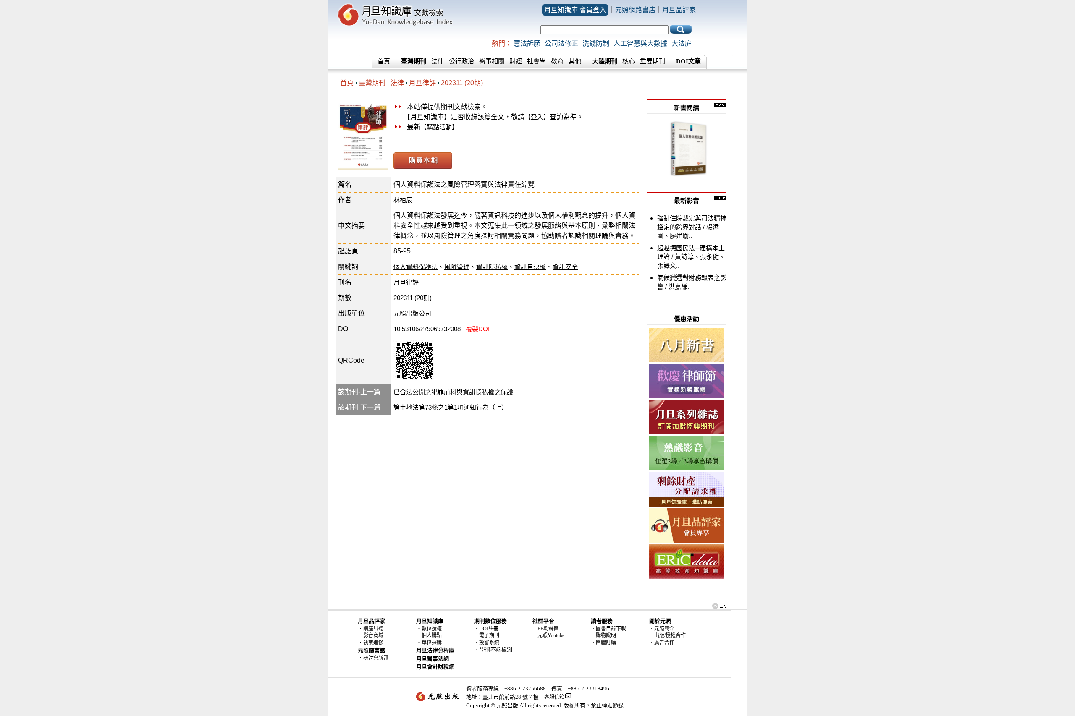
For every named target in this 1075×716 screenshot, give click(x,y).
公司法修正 (561, 43)
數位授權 (432, 629)
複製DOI (478, 328)
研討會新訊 (375, 658)
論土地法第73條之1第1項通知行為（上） (450, 407)
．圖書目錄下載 (608, 629)
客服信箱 (554, 697)
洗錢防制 (595, 43)
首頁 (384, 61)
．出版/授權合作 (667, 635)
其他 (575, 61)
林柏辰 (402, 200)
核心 (628, 61)
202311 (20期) (462, 82)
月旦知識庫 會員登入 (575, 9)
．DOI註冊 (486, 629)
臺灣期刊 (372, 82)
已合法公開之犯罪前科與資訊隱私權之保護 (453, 391)
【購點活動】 (439, 127)
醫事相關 (491, 61)
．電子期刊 (486, 635)
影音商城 (373, 635)
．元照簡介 (661, 629)
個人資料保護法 (415, 266)
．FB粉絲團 (545, 629)
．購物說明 (603, 635)
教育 (557, 61)
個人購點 (432, 635)
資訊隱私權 (492, 266)
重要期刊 (652, 61)
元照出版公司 (412, 313)
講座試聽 (373, 629)
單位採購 (432, 642)
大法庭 (681, 43)
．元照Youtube (548, 635)
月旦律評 (422, 82)
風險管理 (456, 266)
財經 (515, 61)
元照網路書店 (635, 9)
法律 (437, 61)
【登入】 (537, 116)
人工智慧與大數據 (640, 43)
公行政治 (461, 61)
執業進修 (373, 642)
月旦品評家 (679, 9)
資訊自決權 (530, 266)
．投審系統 (486, 642)
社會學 (536, 61)
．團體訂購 (603, 642)
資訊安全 (565, 266)
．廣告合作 (661, 642)
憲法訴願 (527, 43)
